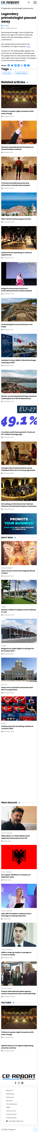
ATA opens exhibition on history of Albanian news (16, 876)
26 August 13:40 (8, 615)
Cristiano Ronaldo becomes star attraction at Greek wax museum (15, 184)
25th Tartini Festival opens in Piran (16, 219)
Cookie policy (11, 1118)
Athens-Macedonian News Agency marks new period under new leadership (18, 992)
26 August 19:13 (8, 576)
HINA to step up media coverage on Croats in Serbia (16, 953)
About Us (9, 1090)
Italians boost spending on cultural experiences (16, 254)
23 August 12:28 (8, 222)
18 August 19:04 (8, 365)
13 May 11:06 (7, 841)
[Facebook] (16, 1083)
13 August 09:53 (8, 473)
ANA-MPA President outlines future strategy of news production (16, 915)
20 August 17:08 (8, 294)
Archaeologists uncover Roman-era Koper (16, 325)
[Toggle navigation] (35, 2)
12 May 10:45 (7, 880)
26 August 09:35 (8, 731)
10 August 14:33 (8, 509)
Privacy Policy (11, 1114)
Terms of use (11, 1111)
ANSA (28, 46)
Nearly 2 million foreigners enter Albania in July (18, 611)
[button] (8, 65)
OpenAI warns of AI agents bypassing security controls (17, 1047)
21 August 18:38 (8, 258)
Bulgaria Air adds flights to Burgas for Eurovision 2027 (17, 650)
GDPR (8, 1107)
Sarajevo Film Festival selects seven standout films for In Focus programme (18, 469)
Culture (6, 26)
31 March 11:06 (8, 957)
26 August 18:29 (8, 693)
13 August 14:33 (8, 401)
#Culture (7, 73)
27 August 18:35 (8, 1051)
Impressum (10, 1094)
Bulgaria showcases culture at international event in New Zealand (16, 289)
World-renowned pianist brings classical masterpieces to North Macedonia (19, 397)
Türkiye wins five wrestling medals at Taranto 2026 (17, 727)
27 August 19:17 (8, 116)
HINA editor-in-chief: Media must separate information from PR (15, 837)
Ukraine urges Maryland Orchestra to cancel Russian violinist (17, 148)
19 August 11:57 (8, 330)
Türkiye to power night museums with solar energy (17, 112)
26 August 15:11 (8, 152)
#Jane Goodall (21, 73)
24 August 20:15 (8, 188)
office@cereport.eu (16, 1121)
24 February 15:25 (9, 996)
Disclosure (10, 1097)
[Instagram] (19, 1083)
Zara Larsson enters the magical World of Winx (18, 572)
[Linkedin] (22, 1083)
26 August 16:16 (8, 654)
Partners (9, 1101)
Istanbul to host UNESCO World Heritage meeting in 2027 (18, 361)
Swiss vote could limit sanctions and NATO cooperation (17, 688)
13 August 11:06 (8, 437)
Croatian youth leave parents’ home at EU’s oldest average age (18, 433)
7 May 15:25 (6, 919)
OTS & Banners (11, 1104)
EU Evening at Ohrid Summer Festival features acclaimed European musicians (18, 505)
